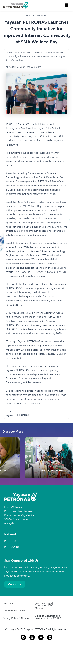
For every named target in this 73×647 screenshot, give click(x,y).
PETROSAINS (11, 546)
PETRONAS (10, 541)
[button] (66, 5)
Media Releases (22, 52)
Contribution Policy (14, 610)
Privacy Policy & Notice (16, 618)
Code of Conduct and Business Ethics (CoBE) (48, 617)
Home (9, 52)
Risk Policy (9, 602)
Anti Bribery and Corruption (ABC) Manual (44, 605)
